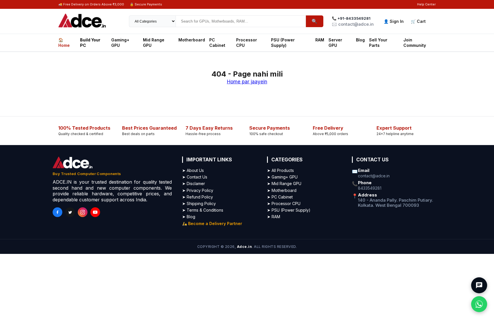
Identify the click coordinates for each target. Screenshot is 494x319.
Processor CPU (246, 42)
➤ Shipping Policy (199, 203)
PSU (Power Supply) (283, 42)
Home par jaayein (247, 82)
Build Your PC (90, 42)
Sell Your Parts (378, 42)
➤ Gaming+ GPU (282, 176)
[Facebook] (57, 212)
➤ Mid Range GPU (284, 183)
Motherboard (191, 39)
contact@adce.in (374, 176)
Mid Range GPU (153, 42)
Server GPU (335, 42)
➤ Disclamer (193, 183)
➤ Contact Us (194, 176)
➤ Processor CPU (283, 203)
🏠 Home (64, 42)
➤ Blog (188, 216)
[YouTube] (95, 212)
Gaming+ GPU (120, 42)
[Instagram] (82, 212)
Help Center (426, 4)
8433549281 (369, 188)
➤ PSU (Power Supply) (288, 210)
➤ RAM (273, 216)
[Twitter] (70, 212)
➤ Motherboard (281, 190)
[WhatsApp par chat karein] (479, 304)
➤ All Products (280, 170)
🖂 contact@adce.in (353, 24)
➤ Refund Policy (197, 196)
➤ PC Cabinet (280, 196)
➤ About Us (193, 170)
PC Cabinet (217, 42)
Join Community (414, 42)
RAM (319, 39)
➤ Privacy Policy (197, 190)
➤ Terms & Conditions (202, 210)
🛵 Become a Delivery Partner (212, 223)
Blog (360, 39)
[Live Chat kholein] (479, 285)
